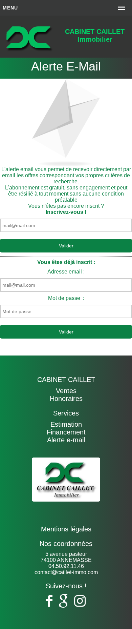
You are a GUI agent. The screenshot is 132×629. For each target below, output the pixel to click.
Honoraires (66, 398)
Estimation (66, 424)
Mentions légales (66, 529)
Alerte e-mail (66, 440)
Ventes (66, 390)
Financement (66, 432)
